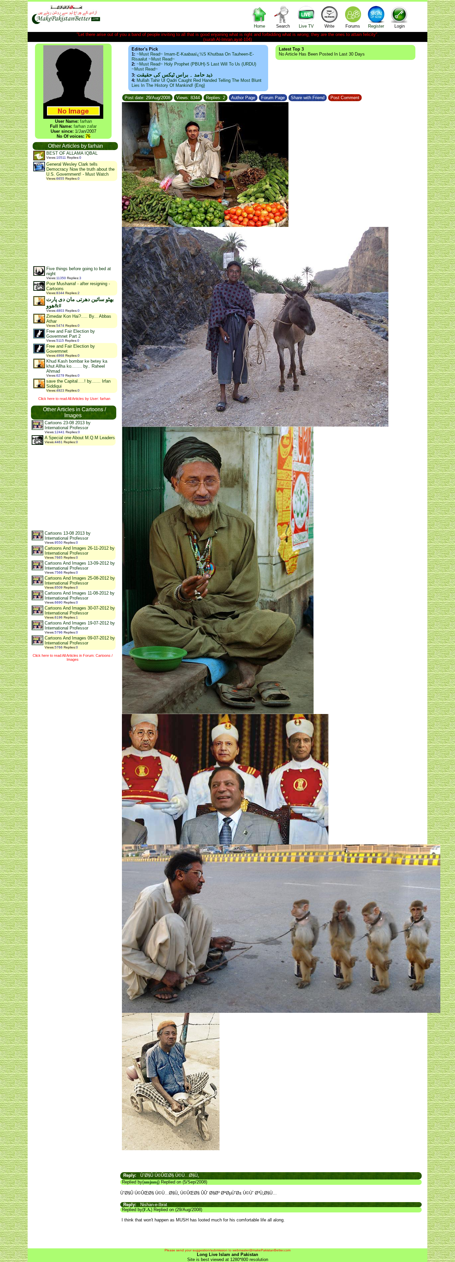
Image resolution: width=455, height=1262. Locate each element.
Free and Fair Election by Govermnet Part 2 (70, 334)
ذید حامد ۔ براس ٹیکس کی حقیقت (175, 75)
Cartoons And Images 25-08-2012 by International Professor (80, 581)
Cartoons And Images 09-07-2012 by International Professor (80, 640)
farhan (86, 121)
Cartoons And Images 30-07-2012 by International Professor (80, 611)
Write (329, 26)
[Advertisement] (75, 223)
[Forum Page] (287, 96)
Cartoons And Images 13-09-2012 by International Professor (80, 566)
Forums (352, 26)
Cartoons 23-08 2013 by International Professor (68, 425)
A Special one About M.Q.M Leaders (80, 437)
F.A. (147, 1209)
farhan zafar (85, 126)
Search (283, 26)
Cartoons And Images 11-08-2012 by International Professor (80, 596)
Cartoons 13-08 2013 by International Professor (68, 536)
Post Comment (345, 97)
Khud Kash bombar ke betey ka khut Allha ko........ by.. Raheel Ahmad (76, 366)
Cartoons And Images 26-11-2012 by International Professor (80, 551)
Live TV (306, 26)
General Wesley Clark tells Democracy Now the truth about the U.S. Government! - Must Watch (80, 169)
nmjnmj (151, 1181)
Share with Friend (307, 97)
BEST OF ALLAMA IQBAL (72, 153)
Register (376, 26)
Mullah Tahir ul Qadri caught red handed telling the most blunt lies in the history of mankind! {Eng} (196, 83)
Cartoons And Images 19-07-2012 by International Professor (80, 626)
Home (259, 26)
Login (399, 26)
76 (88, 136)
